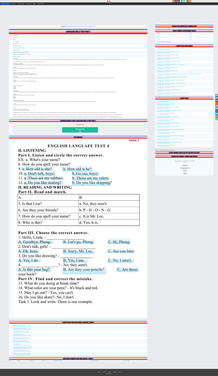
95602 (190, 35)
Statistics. (185, 162)
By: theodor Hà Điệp (17, 56)
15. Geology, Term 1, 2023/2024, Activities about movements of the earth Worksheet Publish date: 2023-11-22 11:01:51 (172, 93)
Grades (34, 3)
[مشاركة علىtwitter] (216, 113)
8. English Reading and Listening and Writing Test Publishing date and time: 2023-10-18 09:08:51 (22, 348)
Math (10, 360)
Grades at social (21, 3)
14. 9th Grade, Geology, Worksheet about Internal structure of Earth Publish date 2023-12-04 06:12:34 (170, 143)
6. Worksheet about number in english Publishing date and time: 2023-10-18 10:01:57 (22, 341)
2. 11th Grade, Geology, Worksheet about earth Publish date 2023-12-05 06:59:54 (166, 104)
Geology (31, 360)
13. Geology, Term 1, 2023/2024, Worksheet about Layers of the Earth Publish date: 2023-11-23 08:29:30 (170, 87)
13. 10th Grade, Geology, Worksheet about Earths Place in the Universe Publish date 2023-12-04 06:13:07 (170, 139)
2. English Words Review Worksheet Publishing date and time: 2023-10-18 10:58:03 (22, 329)
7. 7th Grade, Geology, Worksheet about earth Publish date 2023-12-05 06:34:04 (165, 120)
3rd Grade (86, 26)
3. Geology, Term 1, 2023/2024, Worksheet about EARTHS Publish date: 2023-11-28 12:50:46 (167, 55)
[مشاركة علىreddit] (216, 103)
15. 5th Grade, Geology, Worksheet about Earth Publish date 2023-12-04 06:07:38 (166, 146)
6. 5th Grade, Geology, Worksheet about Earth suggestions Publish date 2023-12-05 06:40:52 (168, 117)
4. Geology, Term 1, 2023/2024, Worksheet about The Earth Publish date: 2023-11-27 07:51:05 (168, 58)
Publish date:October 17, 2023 (18, 47)
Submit (185, 173)
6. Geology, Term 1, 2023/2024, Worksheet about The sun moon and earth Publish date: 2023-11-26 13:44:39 (171, 65)
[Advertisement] (34, 16)
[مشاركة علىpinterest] (216, 100)
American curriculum (5, 3)
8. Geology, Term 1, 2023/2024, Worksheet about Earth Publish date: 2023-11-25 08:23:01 (167, 71)
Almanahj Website (70, 26)
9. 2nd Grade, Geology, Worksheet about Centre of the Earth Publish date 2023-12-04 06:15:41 (168, 127)
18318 (190, 37)
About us (99, 371)
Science (18, 360)
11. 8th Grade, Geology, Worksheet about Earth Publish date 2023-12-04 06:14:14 (166, 133)
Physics (43, 360)
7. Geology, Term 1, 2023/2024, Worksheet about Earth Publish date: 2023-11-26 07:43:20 (167, 68)
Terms (119, 371)
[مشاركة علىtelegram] (216, 108)
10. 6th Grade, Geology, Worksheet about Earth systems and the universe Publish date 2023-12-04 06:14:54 (171, 130)
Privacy (110, 371)
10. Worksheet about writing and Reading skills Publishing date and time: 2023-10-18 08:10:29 (22, 354)
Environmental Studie (94, 360)
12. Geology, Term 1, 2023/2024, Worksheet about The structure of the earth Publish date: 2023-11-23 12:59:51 (171, 84)
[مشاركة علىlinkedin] (216, 98)
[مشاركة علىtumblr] (216, 111)
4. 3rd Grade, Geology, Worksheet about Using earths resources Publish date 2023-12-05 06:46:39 (169, 111)
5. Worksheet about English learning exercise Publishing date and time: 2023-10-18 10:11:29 (22, 338)
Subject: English (16, 35)
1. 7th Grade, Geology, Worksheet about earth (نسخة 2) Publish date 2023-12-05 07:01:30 (167, 101)
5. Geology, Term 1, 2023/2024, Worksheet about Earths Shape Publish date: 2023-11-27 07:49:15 (168, 62)
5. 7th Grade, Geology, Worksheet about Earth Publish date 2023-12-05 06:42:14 (165, 114)
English (90, 26)
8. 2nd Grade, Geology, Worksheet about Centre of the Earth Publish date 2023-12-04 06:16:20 (168, 124)
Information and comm (58, 360)
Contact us (105, 371)
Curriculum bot (41, 3)
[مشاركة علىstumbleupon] (216, 105)
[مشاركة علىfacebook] (216, 95)
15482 (190, 39)
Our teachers (28, 3)
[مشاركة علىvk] (216, 116)
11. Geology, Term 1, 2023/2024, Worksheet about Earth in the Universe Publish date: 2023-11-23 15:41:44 (170, 81)
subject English (126, 360)
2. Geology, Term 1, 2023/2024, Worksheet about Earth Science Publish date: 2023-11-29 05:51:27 (168, 52)
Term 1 (94, 26)
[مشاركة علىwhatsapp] (216, 118)
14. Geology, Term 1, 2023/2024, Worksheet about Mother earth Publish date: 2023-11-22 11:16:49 (169, 90)
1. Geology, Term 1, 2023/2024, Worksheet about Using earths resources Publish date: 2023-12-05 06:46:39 (170, 49)
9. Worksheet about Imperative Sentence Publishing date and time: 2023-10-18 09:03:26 (22, 351)
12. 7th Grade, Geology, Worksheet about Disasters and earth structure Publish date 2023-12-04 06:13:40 (170, 136)
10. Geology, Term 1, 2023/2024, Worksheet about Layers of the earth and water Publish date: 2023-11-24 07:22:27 (172, 78)
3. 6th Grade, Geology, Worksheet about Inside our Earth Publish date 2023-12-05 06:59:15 (167, 108)
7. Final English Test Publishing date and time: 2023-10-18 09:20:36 (22, 344)
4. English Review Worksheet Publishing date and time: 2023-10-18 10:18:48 (22, 335)
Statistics (114, 371)
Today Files (13, 3)
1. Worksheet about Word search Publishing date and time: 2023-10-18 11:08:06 (22, 325)
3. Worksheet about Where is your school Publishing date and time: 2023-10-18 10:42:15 (22, 332)
